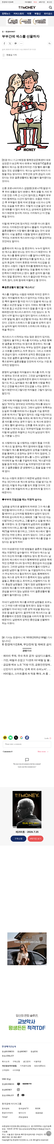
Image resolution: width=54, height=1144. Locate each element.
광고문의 (27, 1061)
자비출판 (28, 2)
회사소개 (5, 1061)
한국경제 (5, 1108)
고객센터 (5, 1070)
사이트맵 (16, 1070)
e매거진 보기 (35, 838)
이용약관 (37, 1061)
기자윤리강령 (25, 1066)
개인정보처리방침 (9, 1066)
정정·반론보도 (40, 1066)
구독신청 (18, 838)
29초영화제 (23, 1117)
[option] (27, 21)
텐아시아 (22, 1113)
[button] (49, 2)
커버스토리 (19, 13)
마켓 (29, 13)
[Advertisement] (27, 889)
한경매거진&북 (7, 2)
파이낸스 (48, 13)
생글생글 (39, 1113)
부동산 (37, 13)
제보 (35, 2)
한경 (8, 1051)
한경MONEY (10, 32)
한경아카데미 (7, 1113)
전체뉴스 (6, 13)
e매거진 (42, 2)
